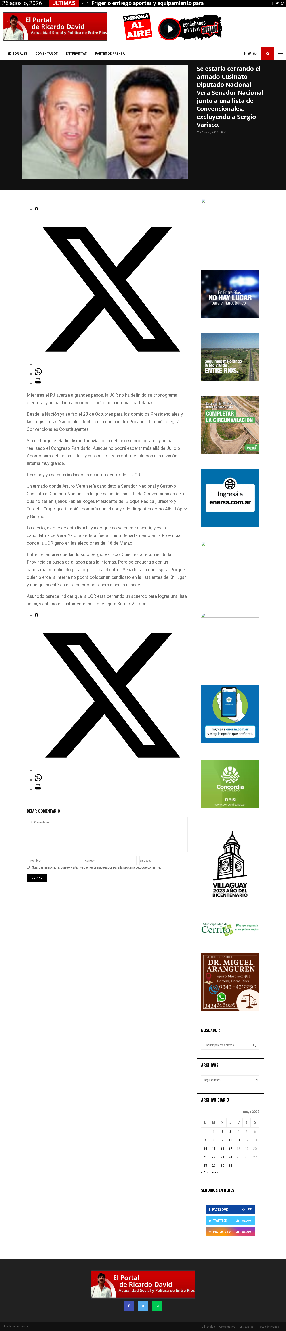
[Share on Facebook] (36, 209)
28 (205, 1165)
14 (205, 1148)
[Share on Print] (38, 383)
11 (238, 1140)
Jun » (214, 1172)
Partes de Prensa (110, 53)
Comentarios (46, 53)
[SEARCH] (254, 1045)
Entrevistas (76, 53)
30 (222, 1165)
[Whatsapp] (256, 53)
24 (230, 1157)
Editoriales (17, 53)
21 (205, 1157)
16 (222, 1148)
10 (230, 1140)
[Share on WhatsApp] (38, 373)
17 (230, 1148)
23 (222, 1157)
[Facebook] (246, 53)
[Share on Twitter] (111, 364)
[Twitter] (250, 53)
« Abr (204, 1172)
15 (213, 1148)
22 (213, 1157)
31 (230, 1165)
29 (213, 1165)
